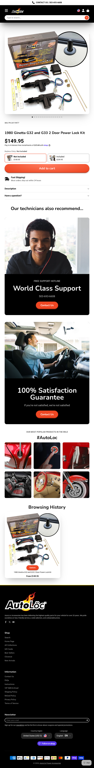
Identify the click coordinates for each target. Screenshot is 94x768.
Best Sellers (9, 653)
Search (7, 637)
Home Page (9, 641)
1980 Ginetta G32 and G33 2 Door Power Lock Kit (32, 545)
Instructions (9, 684)
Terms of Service (11, 703)
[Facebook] (6, 622)
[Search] (87, 18)
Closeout (8, 657)
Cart (87, 10)
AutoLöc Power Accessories (50, 763)
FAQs (7, 680)
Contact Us (47, 305)
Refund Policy (10, 696)
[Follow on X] (10, 622)
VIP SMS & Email (11, 688)
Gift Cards (9, 649)
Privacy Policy (10, 699)
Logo (18, 10)
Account (83, 10)
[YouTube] (13, 622)
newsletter (20, 725)
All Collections (11, 645)
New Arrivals (10, 661)
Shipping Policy (11, 692)
